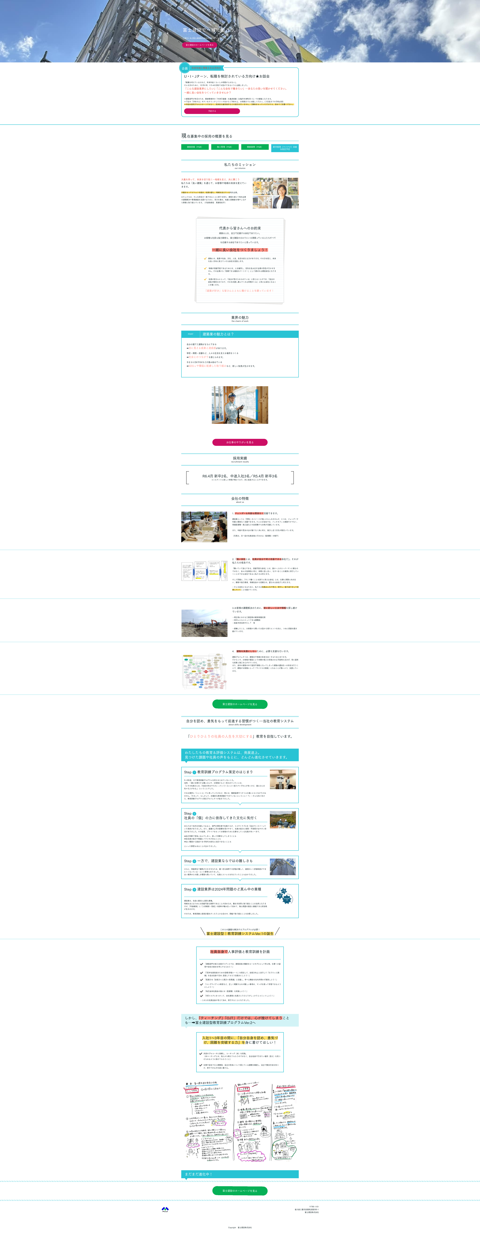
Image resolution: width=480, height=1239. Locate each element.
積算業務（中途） (255, 147)
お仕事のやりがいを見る (240, 442)
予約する (212, 111)
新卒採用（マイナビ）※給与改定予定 (285, 148)
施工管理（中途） (225, 147)
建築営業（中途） (195, 147)
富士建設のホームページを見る (200, 45)
